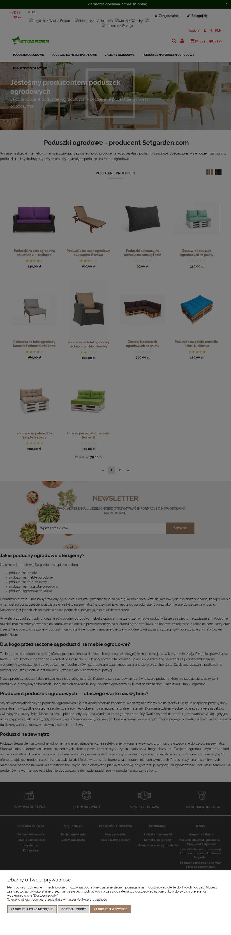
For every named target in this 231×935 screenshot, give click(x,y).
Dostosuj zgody (73, 909)
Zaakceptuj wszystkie (110, 909)
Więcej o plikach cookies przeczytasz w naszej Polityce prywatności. (57, 899)
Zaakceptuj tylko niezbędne (32, 909)
